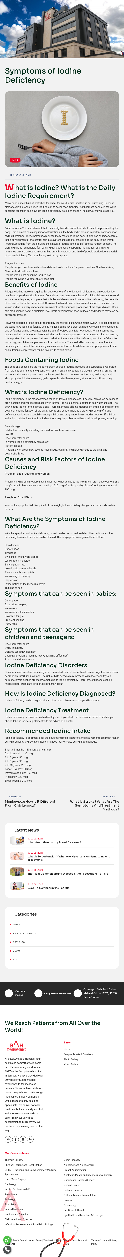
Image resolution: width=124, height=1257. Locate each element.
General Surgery (72, 1185)
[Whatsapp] (7, 1240)
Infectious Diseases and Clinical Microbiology (29, 1224)
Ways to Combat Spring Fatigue (49, 888)
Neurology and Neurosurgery (79, 1165)
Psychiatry (10, 1204)
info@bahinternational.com (60, 993)
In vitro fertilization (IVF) (18, 1189)
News (16, 924)
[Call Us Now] (7, 1250)
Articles (19, 942)
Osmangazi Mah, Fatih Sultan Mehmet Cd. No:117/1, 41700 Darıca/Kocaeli (100, 993)
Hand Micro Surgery (15, 1179)
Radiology (10, 1199)
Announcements (24, 933)
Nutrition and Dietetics (16, 1214)
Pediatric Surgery (73, 1190)
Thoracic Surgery (14, 1159)
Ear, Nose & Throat (74, 1210)
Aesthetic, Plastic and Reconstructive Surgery (88, 1175)
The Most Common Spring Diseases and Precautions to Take (68, 873)
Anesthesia (11, 1194)
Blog (15, 160)
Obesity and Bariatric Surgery (79, 1180)
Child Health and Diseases (18, 1219)
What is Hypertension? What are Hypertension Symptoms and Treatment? (69, 858)
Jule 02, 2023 (35, 838)
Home (67, 1049)
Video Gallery (71, 1064)
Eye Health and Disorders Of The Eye (83, 1215)
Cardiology (10, 1184)
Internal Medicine (14, 1209)
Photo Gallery (71, 1059)
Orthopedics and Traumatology (80, 1195)
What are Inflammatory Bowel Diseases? (54, 842)
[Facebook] (8, 1139)
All (15, 959)
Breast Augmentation (75, 1170)
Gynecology (70, 1205)
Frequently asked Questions (78, 1054)
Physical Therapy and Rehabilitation (23, 1165)
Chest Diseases (72, 1159)
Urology (68, 1200)
